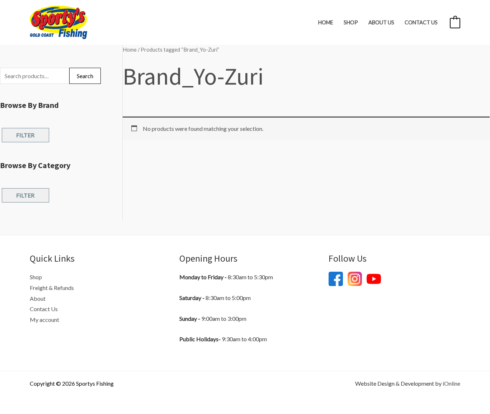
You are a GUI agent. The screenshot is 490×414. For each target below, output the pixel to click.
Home (325, 22)
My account (44, 319)
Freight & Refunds (52, 287)
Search (85, 75)
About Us (381, 22)
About (38, 298)
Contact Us (421, 22)
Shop (351, 22)
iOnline (451, 383)
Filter (25, 135)
